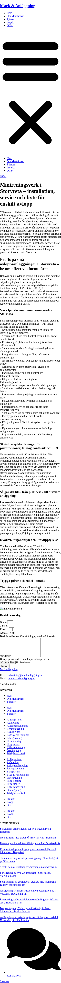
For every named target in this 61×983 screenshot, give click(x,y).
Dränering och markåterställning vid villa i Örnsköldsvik (30, 843)
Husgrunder (13, 744)
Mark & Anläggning (17, 5)
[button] (30, 92)
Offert (10, 25)
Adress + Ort (7, 632)
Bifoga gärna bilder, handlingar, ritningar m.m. (24, 659)
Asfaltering (13, 722)
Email (3, 629)
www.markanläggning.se (21, 678)
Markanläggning (9, 669)
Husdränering (14, 741)
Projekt (10, 22)
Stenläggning (14, 750)
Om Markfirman (15, 16)
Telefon (4, 625)
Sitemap (4, 981)
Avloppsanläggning (17, 725)
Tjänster (11, 19)
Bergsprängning (15, 728)
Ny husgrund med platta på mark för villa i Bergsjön (28, 837)
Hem (9, 12)
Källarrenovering (16, 747)
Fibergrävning (14, 738)
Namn (3, 622)
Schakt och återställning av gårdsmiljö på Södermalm (28, 867)
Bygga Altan (13, 731)
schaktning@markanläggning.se (25, 675)
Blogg (10, 802)
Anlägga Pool (14, 719)
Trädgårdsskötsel (16, 753)
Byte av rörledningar (18, 734)
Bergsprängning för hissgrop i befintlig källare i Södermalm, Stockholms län (25, 910)
